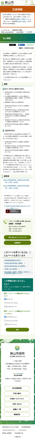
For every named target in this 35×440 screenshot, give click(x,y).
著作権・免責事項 (7, 433)
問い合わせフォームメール (17, 237)
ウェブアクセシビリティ (8, 430)
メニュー (26, 4)
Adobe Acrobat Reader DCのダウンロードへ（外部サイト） (18, 207)
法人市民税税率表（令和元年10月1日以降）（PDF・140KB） (17, 181)
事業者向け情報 (17, 30)
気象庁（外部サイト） (23, 19)
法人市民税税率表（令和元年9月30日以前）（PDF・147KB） (17, 187)
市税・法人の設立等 (7, 32)
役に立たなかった (11, 306)
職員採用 (17, 414)
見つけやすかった (11, 317)
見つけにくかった (11, 324)
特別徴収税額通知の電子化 (12, 260)
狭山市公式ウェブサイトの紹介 (10, 426)
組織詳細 (17, 242)
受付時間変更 (17, 388)
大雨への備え (22, 21)
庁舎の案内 (17, 393)
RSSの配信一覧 (19, 433)
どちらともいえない (12, 303)
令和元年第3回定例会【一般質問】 (15, 266)
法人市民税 (20, 32)
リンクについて (22, 430)
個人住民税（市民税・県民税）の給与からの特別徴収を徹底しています (17, 272)
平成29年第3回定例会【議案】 (13, 263)
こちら (8, 79)
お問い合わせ (17, 404)
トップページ (5, 30)
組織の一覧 (17, 409)
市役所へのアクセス (17, 399)
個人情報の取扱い (26, 426)
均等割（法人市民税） (11, 269)
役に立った (9, 299)
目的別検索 (32, 4)
